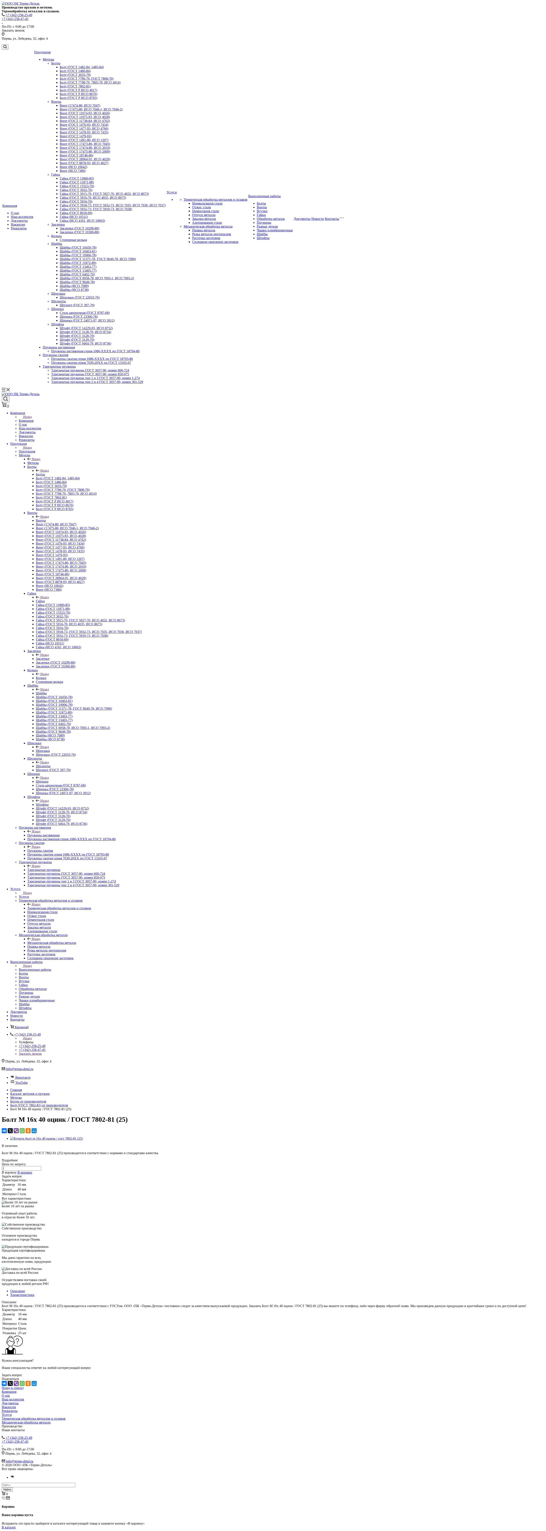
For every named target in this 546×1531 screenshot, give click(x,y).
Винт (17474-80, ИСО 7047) (80, 105)
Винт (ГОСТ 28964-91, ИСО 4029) (85, 159)
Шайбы (56, 243)
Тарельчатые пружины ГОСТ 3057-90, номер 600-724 (90, 370)
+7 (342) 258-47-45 (15, 19)
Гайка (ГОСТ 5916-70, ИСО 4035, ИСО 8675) (93, 197)
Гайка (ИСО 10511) (74, 217)
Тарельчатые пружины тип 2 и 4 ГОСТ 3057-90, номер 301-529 (97, 382)
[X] (10, 1130)
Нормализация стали (207, 203)
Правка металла (203, 230)
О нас (15, 213)
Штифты (57, 324)
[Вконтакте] (12, 1477)
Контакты (332, 219)
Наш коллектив (22, 217)
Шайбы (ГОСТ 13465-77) (78, 270)
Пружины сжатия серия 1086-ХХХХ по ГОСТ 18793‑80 (92, 359)
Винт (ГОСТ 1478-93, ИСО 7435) (84, 132)
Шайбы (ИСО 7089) (74, 286)
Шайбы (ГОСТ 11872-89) (78, 263)
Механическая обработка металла (208, 226)
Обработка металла (271, 219)
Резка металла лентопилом (211, 234)
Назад (27, 417)
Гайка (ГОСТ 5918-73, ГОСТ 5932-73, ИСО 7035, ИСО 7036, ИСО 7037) (113, 205)
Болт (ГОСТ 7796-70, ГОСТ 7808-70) (86, 78)
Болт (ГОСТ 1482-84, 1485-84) (82, 67)
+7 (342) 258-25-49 (19, 15)
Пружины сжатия (55, 355)
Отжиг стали (201, 207)
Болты (55, 63)
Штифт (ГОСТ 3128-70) (77, 336)
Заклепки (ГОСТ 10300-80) (79, 232)
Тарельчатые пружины (59, 366)
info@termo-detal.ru (19, 1069)
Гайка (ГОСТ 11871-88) (77, 182)
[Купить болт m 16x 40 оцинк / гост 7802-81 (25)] (46, 1138)
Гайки (55, 174)
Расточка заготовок (206, 238)
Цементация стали (205, 211)
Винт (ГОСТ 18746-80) (76, 155)
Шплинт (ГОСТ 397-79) (77, 305)
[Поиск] (5, 47)
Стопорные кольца (73, 240)
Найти (7, 1489)
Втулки (262, 211)
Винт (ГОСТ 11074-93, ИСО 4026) (85, 113)
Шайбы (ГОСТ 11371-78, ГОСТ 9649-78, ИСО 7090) (98, 259)
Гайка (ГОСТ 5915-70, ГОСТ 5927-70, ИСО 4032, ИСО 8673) (104, 194)
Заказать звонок (30, 1053)
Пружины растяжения (59, 347)
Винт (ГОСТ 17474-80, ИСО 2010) (85, 147)
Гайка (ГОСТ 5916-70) (76, 201)
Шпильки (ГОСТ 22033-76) (80, 297)
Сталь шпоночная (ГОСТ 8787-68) (85, 313)
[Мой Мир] (34, 1130)
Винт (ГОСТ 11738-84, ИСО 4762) (85, 121)
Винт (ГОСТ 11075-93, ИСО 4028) (85, 117)
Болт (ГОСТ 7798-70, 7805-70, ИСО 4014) (90, 82)
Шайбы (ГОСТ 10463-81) (78, 251)
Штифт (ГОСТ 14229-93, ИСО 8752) (86, 328)
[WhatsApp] (22, 1130)
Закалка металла (204, 219)
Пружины (264, 222)
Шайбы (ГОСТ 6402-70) (77, 274)
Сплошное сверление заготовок (215, 242)
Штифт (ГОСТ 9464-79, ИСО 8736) (85, 343)
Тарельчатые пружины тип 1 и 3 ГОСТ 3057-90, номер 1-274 (95, 378)
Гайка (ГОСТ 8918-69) (76, 213)
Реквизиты (19, 228)
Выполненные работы (264, 196)
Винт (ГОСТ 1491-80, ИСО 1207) (84, 140)
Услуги (172, 192)
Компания (9, 206)
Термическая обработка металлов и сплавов (215, 199)
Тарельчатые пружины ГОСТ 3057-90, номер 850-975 (90, 374)
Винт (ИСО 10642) (73, 167)
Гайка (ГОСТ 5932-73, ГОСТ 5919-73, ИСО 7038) (96, 209)
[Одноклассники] (28, 1130)
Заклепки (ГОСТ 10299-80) (79, 228)
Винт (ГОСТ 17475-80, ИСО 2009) (85, 151)
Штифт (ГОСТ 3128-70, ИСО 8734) (85, 332)
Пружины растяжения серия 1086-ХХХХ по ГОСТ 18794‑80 (95, 351)
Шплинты (58, 301)
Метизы (48, 59)
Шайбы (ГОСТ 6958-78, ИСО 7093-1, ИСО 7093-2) (97, 278)
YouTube (21, 1082)
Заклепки (58, 224)
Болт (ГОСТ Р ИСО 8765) (78, 98)
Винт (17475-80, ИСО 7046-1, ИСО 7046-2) (91, 109)
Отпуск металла (203, 215)
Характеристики (22, 1295)
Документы (19, 220)
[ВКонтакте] (4, 1130)
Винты (56, 101)
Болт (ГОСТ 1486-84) (75, 71)
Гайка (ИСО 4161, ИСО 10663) (82, 220)
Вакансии (18, 224)
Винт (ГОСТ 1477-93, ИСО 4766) (84, 128)
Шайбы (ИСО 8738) (74, 290)
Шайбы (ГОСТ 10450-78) (78, 247)
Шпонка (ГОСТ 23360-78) (79, 316)
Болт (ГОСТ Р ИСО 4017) (78, 90)
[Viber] (16, 1130)
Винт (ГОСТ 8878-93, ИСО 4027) (84, 163)
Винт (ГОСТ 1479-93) (75, 136)
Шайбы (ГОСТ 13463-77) (78, 266)
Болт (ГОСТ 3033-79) (75, 75)
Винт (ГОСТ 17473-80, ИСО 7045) (85, 144)
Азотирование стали (207, 222)
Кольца (56, 236)
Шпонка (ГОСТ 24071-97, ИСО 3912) (87, 320)
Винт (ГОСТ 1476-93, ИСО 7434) (84, 124)
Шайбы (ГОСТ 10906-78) (78, 255)
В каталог (9, 1527)
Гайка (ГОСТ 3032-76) (76, 190)
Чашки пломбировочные (275, 230)
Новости (317, 219)
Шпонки (57, 309)
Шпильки (58, 293)
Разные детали (267, 226)
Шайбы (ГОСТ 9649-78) (77, 282)
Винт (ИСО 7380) (73, 171)
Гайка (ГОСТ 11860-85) (77, 178)
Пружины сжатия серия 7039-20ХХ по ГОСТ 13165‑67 (91, 362)
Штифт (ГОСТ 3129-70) (77, 339)
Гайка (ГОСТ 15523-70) (77, 186)
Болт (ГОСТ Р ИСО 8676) (78, 94)
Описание (17, 1291)
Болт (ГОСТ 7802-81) (75, 86)
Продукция (42, 52)
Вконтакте (22, 1077)
